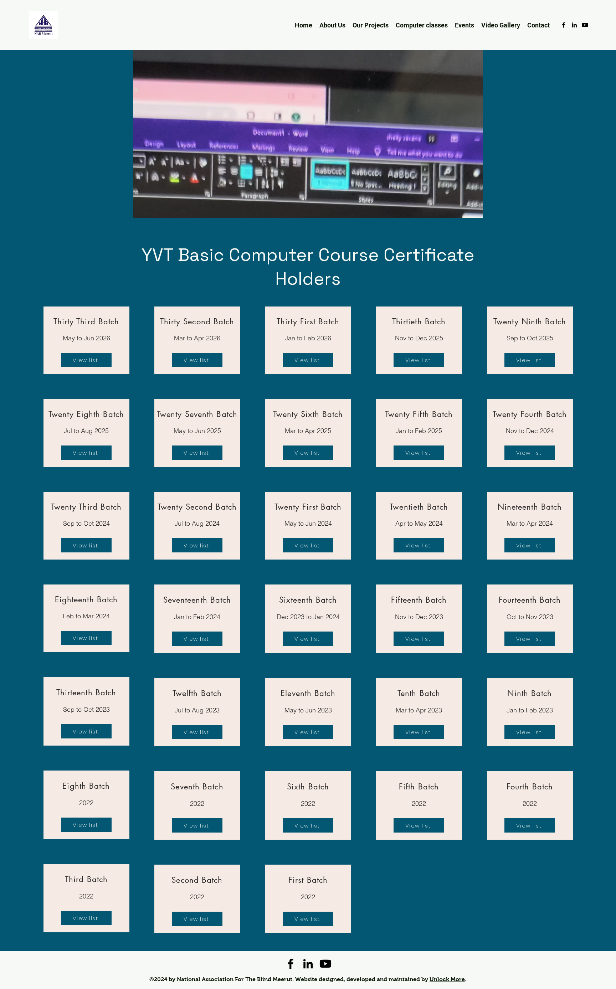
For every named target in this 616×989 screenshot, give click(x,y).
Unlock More (447, 979)
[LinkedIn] (574, 25)
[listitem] (86, 340)
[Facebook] (563, 25)
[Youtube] (585, 25)
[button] (421, 25)
